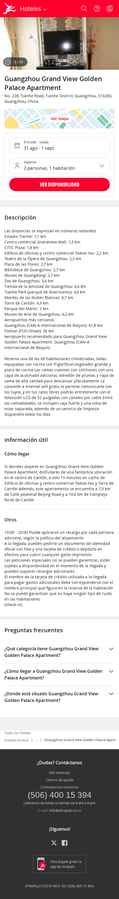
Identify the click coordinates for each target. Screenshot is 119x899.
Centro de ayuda (59, 779)
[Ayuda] (97, 8)
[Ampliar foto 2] (59, 43)
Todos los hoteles (17, 733)
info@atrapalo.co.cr (65, 810)
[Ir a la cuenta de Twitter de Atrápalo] (54, 844)
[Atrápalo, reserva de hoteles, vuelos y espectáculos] (9, 8)
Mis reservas (59, 772)
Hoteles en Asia (16, 740)
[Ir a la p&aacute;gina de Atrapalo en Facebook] (65, 844)
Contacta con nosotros (59, 787)
